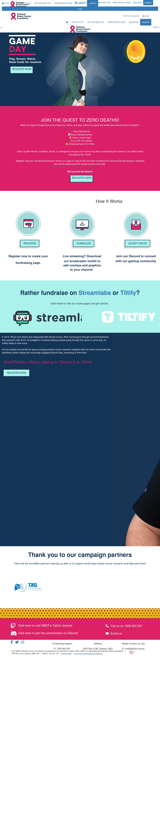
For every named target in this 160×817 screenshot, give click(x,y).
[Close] (159, 27)
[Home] (19, 4)
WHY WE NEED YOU (102, 2)
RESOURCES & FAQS (121, 2)
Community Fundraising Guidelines (88, 653)
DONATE (148, 2)
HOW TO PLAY (85, 2)
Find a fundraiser (132, 16)
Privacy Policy (66, 653)
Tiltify (128, 292)
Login (146, 16)
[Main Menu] (1, 27)
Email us (116, 633)
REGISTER (137, 2)
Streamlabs (94, 292)
